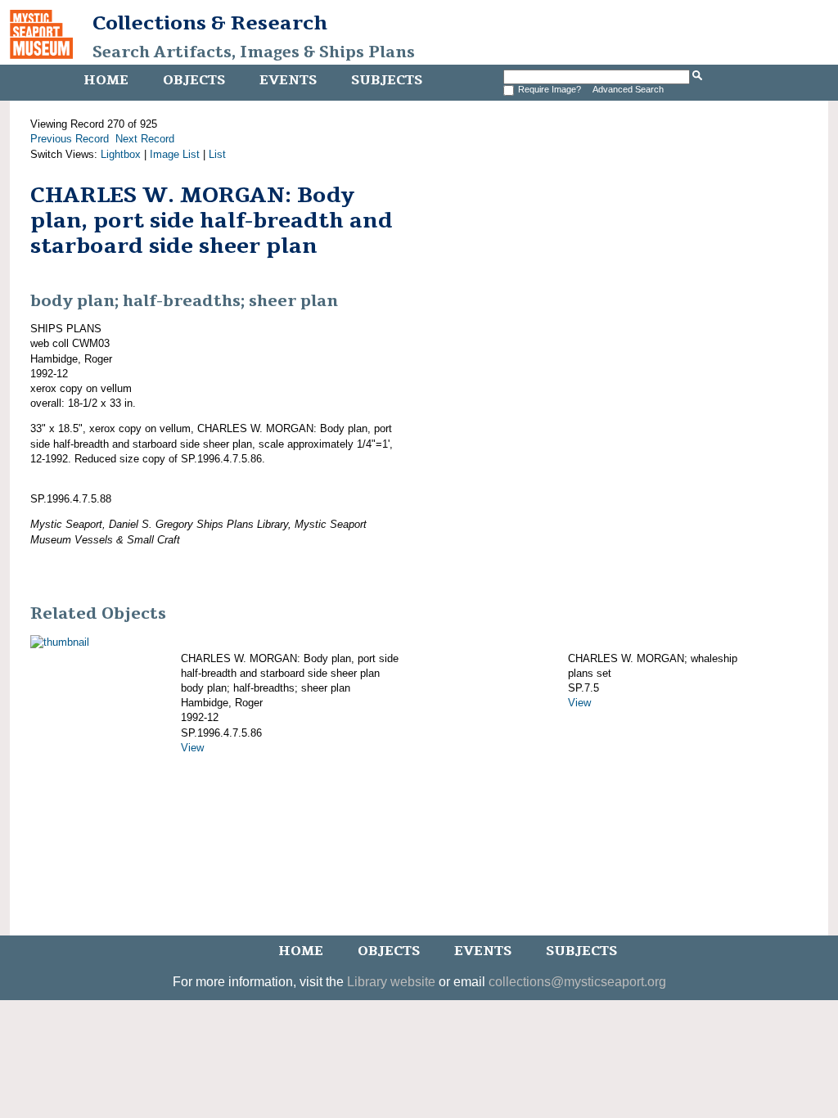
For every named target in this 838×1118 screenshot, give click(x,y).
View (192, 748)
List (217, 154)
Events (288, 80)
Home (105, 80)
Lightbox (121, 154)
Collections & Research (209, 23)
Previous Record (69, 139)
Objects (194, 80)
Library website (391, 982)
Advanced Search (628, 89)
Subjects (386, 80)
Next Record (144, 139)
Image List (175, 154)
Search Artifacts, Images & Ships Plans (253, 52)
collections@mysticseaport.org (577, 982)
